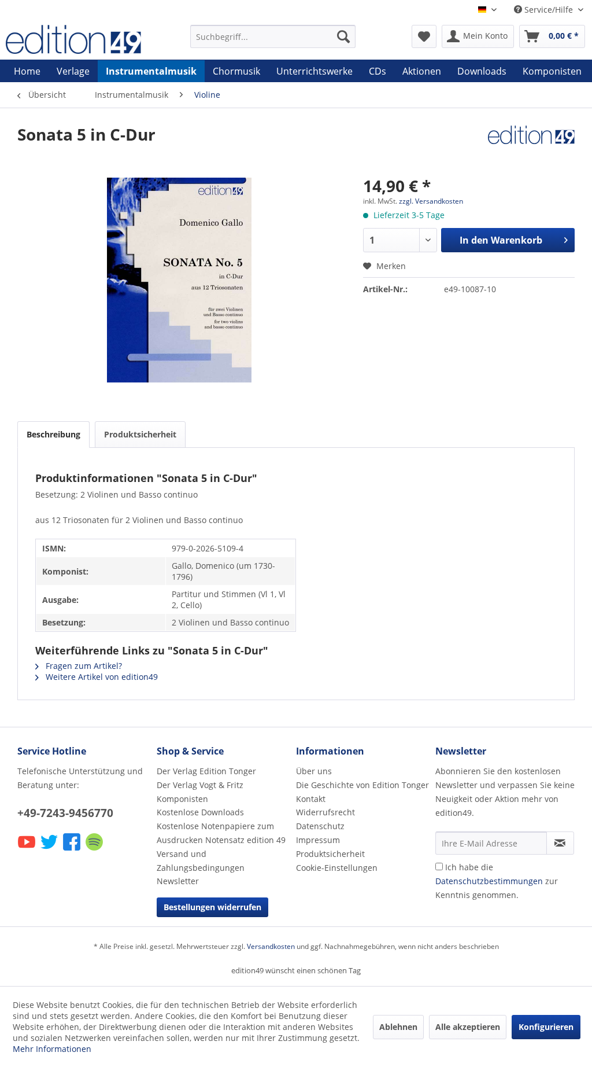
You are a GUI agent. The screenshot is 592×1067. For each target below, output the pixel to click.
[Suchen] (343, 36)
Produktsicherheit (140, 434)
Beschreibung (53, 434)
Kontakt (310, 798)
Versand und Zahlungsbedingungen (201, 860)
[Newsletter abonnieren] (560, 843)
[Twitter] (50, 849)
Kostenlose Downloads (200, 812)
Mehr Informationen (52, 1048)
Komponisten (182, 798)
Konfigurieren (546, 1026)
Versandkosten (271, 946)
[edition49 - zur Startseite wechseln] (76, 39)
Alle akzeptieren (467, 1026)
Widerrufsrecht (325, 812)
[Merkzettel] (424, 36)
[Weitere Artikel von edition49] (531, 146)
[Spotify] (95, 849)
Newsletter (178, 880)
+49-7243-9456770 (65, 813)
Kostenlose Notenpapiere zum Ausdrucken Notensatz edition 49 (221, 833)
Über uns (314, 771)
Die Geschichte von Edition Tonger (362, 784)
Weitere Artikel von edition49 (100, 676)
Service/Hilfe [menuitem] (548, 9)
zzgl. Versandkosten (431, 201)
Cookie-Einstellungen (337, 867)
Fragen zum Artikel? (82, 665)
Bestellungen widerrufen (212, 907)
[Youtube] (27, 849)
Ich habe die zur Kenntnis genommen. (496, 881)
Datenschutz (320, 826)
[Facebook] (72, 849)
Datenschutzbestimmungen (489, 880)
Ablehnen (398, 1026)
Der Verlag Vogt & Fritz (200, 784)
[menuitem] (273, 36)
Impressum (318, 839)
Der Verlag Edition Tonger (206, 771)
